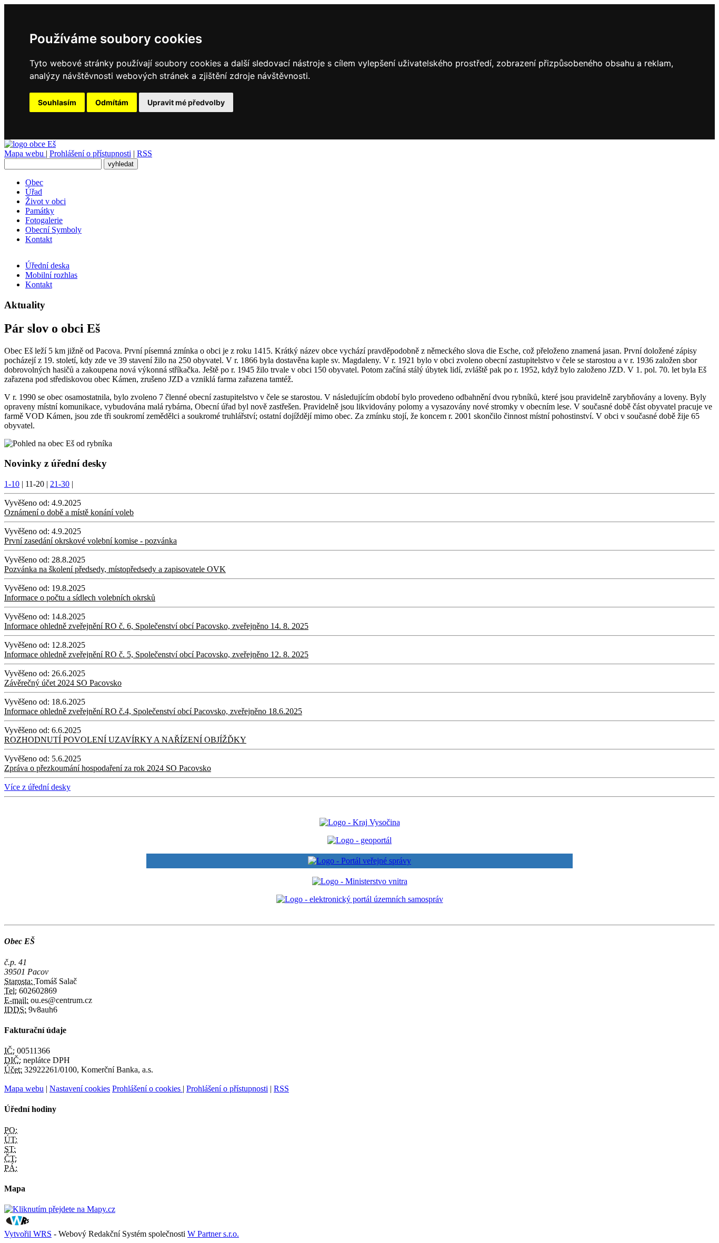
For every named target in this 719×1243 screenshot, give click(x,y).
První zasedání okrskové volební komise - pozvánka (90, 540)
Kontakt (38, 239)
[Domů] (30, 143)
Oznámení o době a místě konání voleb (69, 512)
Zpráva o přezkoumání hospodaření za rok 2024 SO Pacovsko (107, 768)
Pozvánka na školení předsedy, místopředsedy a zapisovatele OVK (115, 569)
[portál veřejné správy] (359, 861)
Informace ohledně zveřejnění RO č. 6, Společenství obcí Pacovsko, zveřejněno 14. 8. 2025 (156, 626)
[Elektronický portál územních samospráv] (359, 899)
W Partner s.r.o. (213, 1233)
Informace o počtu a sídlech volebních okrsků (79, 597)
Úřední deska (47, 265)
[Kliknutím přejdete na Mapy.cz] (59, 1209)
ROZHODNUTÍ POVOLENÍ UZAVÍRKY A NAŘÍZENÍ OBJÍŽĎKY (125, 739)
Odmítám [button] (111, 102)
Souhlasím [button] (57, 102)
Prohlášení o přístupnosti (90, 153)
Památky (39, 210)
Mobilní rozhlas (51, 274)
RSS (144, 153)
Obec (34, 182)
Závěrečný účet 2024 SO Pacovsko (63, 682)
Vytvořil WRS (28, 1233)
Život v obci (45, 201)
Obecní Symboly (53, 229)
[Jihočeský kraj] (359, 822)
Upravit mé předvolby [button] (186, 102)
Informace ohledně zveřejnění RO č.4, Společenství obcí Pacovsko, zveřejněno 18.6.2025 (153, 711)
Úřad (33, 191)
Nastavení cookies (79, 1088)
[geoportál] (359, 840)
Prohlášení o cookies (147, 1088)
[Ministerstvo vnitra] (359, 881)
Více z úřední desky (37, 787)
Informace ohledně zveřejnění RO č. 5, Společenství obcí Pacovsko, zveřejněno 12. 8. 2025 (156, 654)
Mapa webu (25, 153)
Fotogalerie (44, 220)
